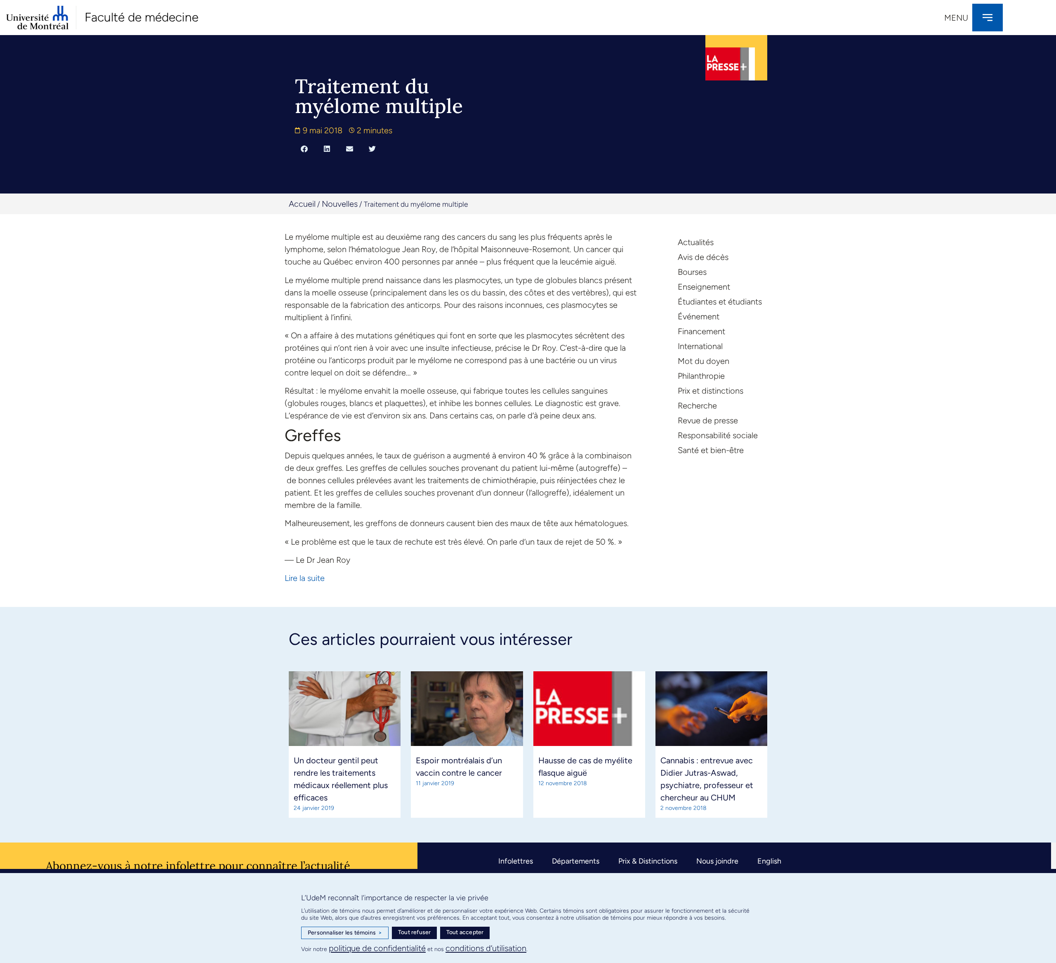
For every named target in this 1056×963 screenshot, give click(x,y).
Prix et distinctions (710, 391)
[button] (304, 148)
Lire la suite (305, 578)
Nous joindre (717, 861)
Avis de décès (703, 257)
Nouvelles (340, 204)
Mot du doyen (703, 361)
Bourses (692, 272)
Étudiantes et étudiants (720, 302)
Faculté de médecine (141, 17)
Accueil (302, 204)
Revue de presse (708, 420)
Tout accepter (465, 932)
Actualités (696, 242)
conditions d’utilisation (486, 948)
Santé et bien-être (711, 450)
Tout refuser (414, 932)
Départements (575, 861)
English (769, 861)
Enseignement (704, 287)
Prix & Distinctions (647, 861)
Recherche (697, 406)
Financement (701, 331)
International (700, 346)
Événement (698, 316)
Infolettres (515, 861)
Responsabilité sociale (718, 435)
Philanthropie (701, 376)
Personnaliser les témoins (345, 932)
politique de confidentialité (377, 948)
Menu (956, 18)
